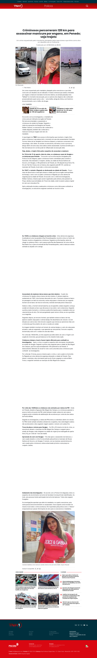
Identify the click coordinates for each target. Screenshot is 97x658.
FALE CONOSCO (73, 636)
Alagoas (30, 1)
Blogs (41, 1)
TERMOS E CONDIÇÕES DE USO (77, 635)
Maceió (25, 1)
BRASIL (31, 635)
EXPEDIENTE (72, 631)
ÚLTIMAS (11, 631)
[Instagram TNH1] (76, 625)
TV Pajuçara (52, 1)
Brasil (45, 1)
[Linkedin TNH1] (87, 625)
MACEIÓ (11, 633)
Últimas (19, 1)
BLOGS (30, 633)
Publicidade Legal (68, 1)
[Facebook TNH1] (78, 625)
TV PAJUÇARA (52, 631)
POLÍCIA (31, 631)
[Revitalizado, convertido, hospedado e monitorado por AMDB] (87, 646)
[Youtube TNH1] (84, 625)
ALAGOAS (11, 635)
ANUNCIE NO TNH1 (74, 633)
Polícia (36, 1)
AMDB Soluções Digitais (24, 653)
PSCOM (51, 635)
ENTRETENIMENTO (54, 633)
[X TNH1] (81, 625)
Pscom (76, 1)
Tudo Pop (59, 1)
